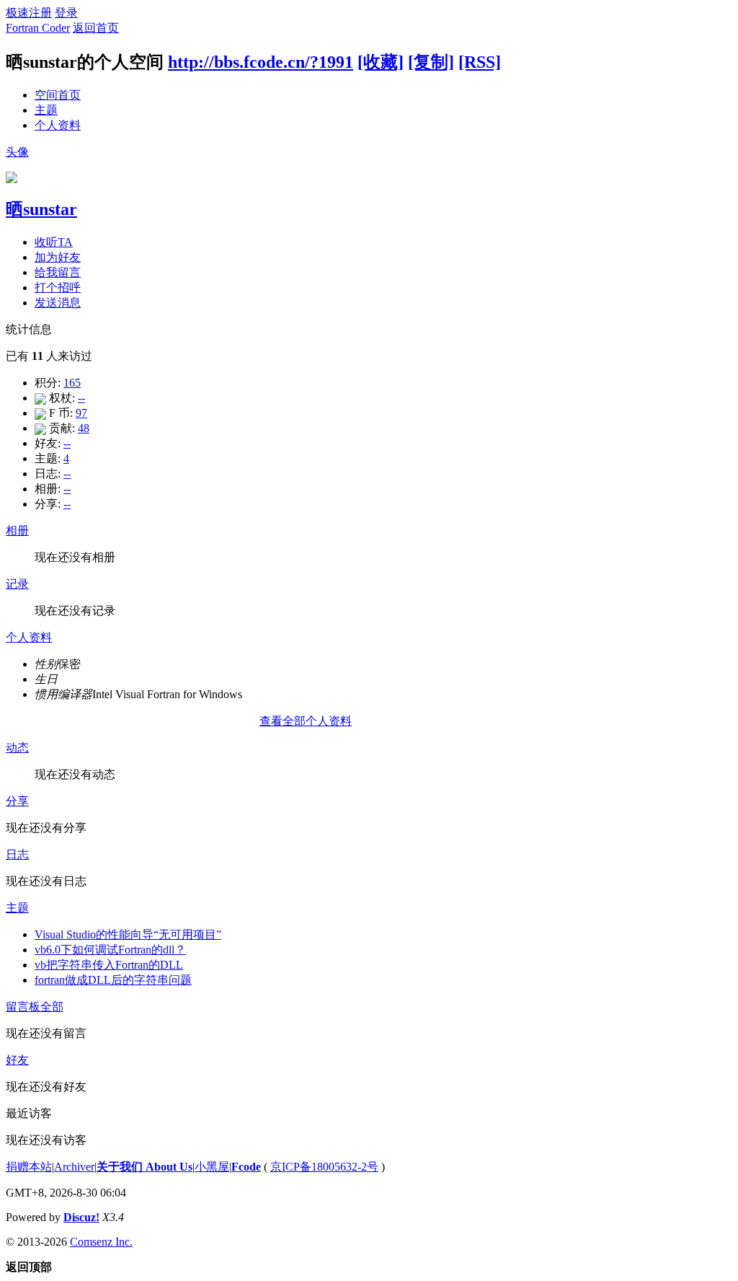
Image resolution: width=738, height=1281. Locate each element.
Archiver (74, 1167)
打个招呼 (58, 287)
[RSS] (479, 62)
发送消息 (58, 302)
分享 (17, 801)
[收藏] (380, 62)
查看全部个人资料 (305, 721)
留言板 (23, 1006)
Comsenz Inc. (101, 1242)
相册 (17, 530)
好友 (17, 1060)
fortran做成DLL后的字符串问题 (113, 980)
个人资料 (58, 125)
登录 (66, 12)
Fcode (246, 1167)
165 (72, 383)
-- (81, 398)
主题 (46, 110)
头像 (17, 152)
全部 (51, 1006)
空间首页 (58, 95)
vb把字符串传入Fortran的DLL (109, 965)
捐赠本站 (29, 1167)
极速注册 (29, 12)
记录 (17, 584)
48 (83, 428)
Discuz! (81, 1217)
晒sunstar (41, 209)
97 (81, 413)
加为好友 (58, 257)
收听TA (54, 242)
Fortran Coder (38, 28)
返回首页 (96, 28)
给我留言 (58, 272)
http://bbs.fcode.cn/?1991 (260, 62)
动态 (17, 747)
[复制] (431, 62)
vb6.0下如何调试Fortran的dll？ (110, 949)
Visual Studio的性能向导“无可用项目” (128, 934)
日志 (17, 854)
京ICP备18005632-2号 (324, 1167)
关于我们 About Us (144, 1167)
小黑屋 (212, 1167)
